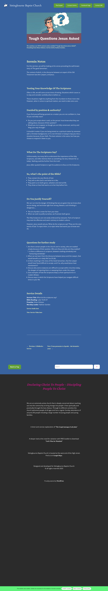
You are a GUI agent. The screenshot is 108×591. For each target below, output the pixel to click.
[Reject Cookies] (106, 588)
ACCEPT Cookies (66, 588)
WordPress (60, 481)
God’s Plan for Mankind (54, 441)
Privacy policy (86, 588)
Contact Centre (71, 5)
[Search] (97, 367)
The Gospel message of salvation (66, 427)
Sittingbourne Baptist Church (26, 5)
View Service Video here (34, 312)
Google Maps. (57, 455)
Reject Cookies (77, 588)
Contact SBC (99, 5)
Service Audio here (33, 308)
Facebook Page (85, 5)
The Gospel (59, 5)
